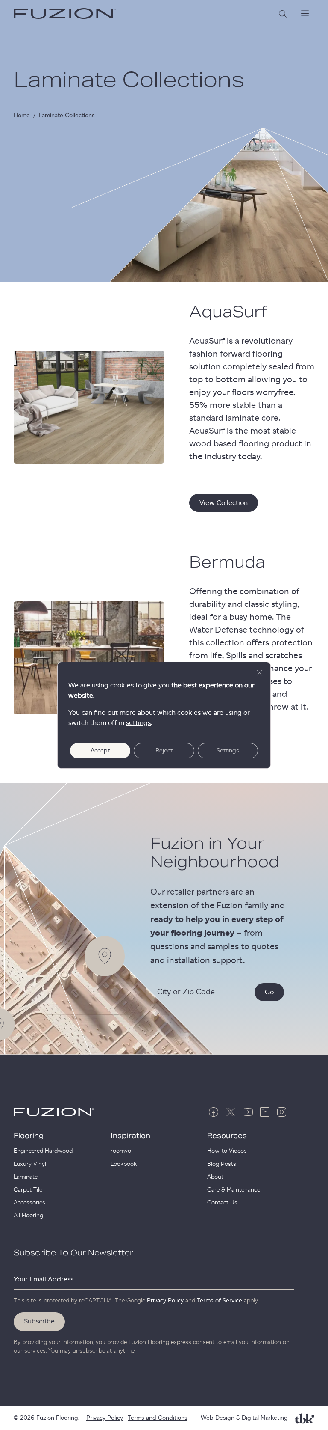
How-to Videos (227, 1151)
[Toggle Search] (282, 13)
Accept (100, 751)
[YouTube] (248, 1112)
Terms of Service (219, 1301)
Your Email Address (43, 1279)
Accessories (29, 1203)
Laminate (26, 1177)
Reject (164, 751)
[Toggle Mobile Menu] (305, 13)
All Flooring (28, 1216)
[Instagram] (282, 1112)
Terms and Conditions (157, 1418)
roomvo (121, 1151)
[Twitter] (231, 1112)
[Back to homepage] (65, 13)
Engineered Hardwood (43, 1151)
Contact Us (222, 1203)
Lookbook (124, 1164)
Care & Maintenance (233, 1190)
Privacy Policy (165, 1301)
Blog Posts (221, 1164)
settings (138, 722)
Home (22, 116)
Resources (227, 1136)
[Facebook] (214, 1112)
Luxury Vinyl (30, 1164)
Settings (228, 751)
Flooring (29, 1136)
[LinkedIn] (265, 1112)
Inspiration (130, 1136)
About (215, 1177)
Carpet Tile (28, 1190)
